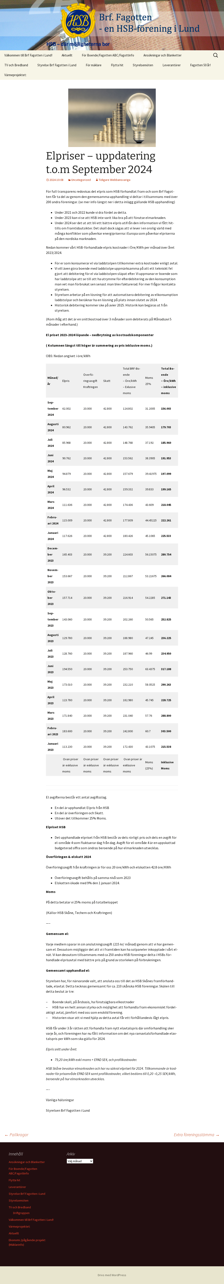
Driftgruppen (21, 1213)
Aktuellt (67, 55)
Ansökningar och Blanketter (163, 55)
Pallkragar (16, 1134)
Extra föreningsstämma (197, 1134)
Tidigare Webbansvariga (114, 180)
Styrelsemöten (143, 65)
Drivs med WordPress (112, 1275)
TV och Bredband (16, 65)
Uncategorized (81, 180)
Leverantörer (172, 65)
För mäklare (94, 65)
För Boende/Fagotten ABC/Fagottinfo (108, 55)
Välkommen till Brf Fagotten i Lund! (28, 55)
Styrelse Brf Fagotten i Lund (56, 65)
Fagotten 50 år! (200, 65)
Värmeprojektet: (15, 75)
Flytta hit (117, 65)
